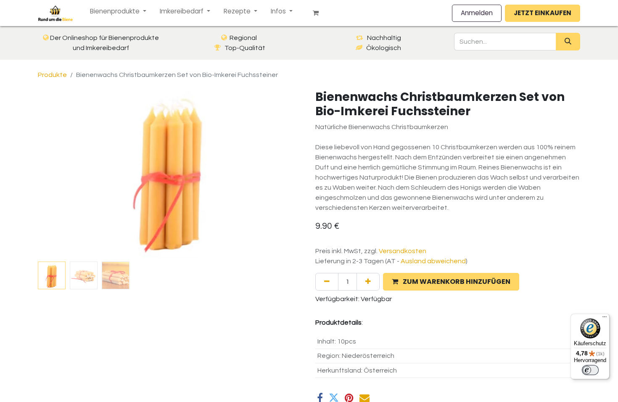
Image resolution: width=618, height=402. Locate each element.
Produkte (52, 74)
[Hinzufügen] (368, 282)
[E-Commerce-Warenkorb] (319, 13)
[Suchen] (568, 41)
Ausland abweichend (433, 261)
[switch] (590, 370)
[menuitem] (118, 11)
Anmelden (477, 12)
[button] (58, 174)
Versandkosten (402, 251)
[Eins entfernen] (326, 282)
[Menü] (605, 319)
